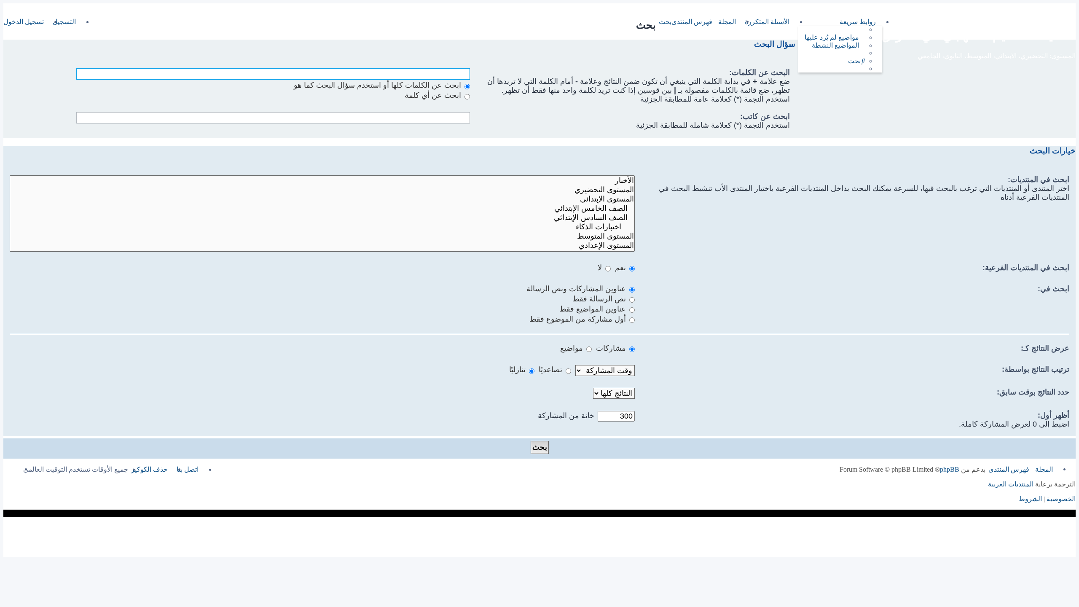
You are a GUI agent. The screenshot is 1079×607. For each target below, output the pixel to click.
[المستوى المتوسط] (322, 236)
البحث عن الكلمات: (759, 72)
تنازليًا (518, 369)
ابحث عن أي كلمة (434, 95)
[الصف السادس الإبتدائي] (322, 218)
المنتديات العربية (1010, 484)
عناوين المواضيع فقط (593, 309)
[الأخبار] (322, 180)
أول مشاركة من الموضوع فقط (578, 319)
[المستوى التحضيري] (322, 190)
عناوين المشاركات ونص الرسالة (577, 289)
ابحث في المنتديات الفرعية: (1025, 267)
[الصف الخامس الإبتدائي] (322, 208)
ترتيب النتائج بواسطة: (1035, 369)
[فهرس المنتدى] (1071, 20)
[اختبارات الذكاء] (322, 227)
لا (601, 267)
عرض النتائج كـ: (1045, 348)
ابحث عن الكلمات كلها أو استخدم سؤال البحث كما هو (378, 85)
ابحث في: (1053, 289)
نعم (621, 267)
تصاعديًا (551, 369)
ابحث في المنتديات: (1038, 179)
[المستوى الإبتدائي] (322, 199)
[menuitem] (835, 37)
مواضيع (572, 348)
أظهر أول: (1053, 415)
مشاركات (612, 348)
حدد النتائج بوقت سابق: (1033, 392)
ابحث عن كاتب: (765, 116)
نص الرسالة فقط (600, 299)
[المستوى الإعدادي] (322, 245)
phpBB (949, 469)
